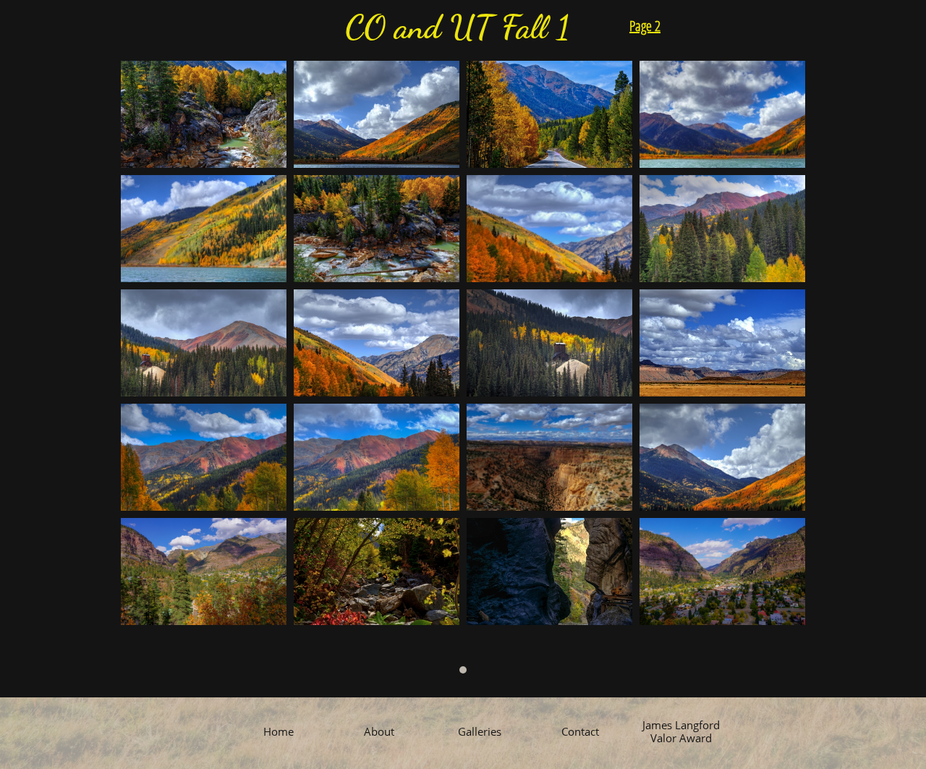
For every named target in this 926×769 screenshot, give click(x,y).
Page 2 (644, 25)
